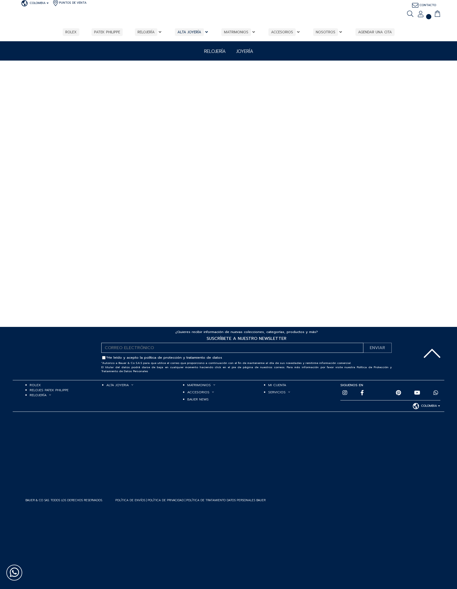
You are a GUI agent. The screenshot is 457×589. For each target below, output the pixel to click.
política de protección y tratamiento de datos (183, 357)
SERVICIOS (277, 392)
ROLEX (35, 384)
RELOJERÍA (38, 395)
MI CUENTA (277, 384)
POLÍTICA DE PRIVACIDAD (166, 500)
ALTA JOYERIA (117, 384)
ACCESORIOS (198, 392)
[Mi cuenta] (421, 15)
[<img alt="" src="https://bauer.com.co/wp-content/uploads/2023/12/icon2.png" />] (429, 14)
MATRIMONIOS (199, 384)
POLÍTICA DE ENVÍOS (130, 500)
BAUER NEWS (198, 399)
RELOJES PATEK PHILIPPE (49, 389)
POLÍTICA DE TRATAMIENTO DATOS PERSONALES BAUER (226, 500)
